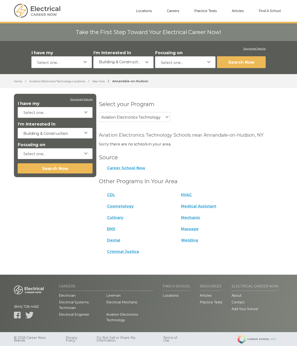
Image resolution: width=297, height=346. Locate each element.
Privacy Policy (71, 339)
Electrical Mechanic (122, 302)
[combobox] (62, 62)
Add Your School (245, 309)
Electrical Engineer (74, 314)
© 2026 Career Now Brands (30, 339)
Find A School (270, 11)
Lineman (113, 295)
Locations (144, 11)
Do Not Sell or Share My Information (116, 339)
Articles (238, 11)
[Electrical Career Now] (37, 11)
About (237, 295)
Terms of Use (170, 339)
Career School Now (126, 168)
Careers (173, 11)
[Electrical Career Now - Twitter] (29, 315)
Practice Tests (205, 11)
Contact (238, 302)
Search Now (241, 62)
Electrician (67, 295)
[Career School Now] (260, 339)
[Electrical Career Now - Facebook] (17, 315)
